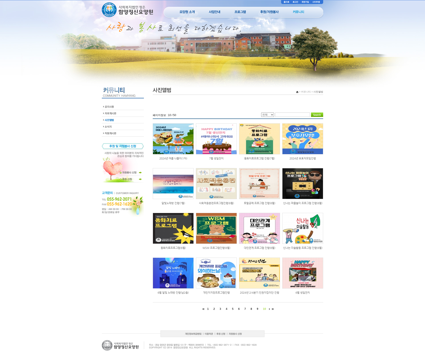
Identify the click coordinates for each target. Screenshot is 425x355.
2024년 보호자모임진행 (303, 158)
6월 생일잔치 (303, 292)
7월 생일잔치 (216, 158)
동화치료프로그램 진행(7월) (259, 158)
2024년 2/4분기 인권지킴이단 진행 (259, 292)
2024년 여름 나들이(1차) (173, 158)
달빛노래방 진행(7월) (173, 203)
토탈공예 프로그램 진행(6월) (259, 203)
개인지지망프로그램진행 (216, 292)
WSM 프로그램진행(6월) (216, 247)
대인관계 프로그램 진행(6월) (259, 247)
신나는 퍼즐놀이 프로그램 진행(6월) (303, 203)
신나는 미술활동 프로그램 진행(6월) (303, 247)
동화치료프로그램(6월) (173, 247)
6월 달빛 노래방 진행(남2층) (173, 292)
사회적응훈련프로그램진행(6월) (216, 203)
